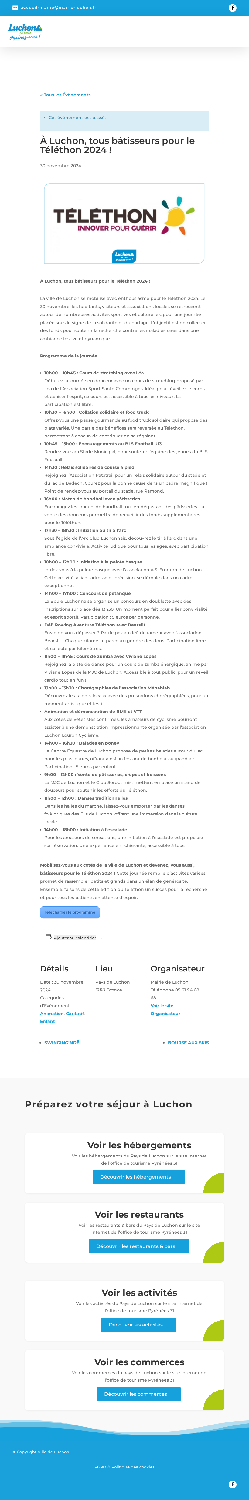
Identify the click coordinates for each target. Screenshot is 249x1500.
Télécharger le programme (70, 912)
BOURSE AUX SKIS (188, 1042)
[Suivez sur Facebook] (233, 8)
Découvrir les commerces (135, 1394)
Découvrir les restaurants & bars (135, 1246)
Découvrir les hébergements (135, 1177)
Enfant (47, 1021)
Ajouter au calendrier (75, 937)
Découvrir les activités (136, 1325)
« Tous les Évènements (65, 95)
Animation (52, 1013)
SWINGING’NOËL (63, 1042)
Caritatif (75, 1013)
